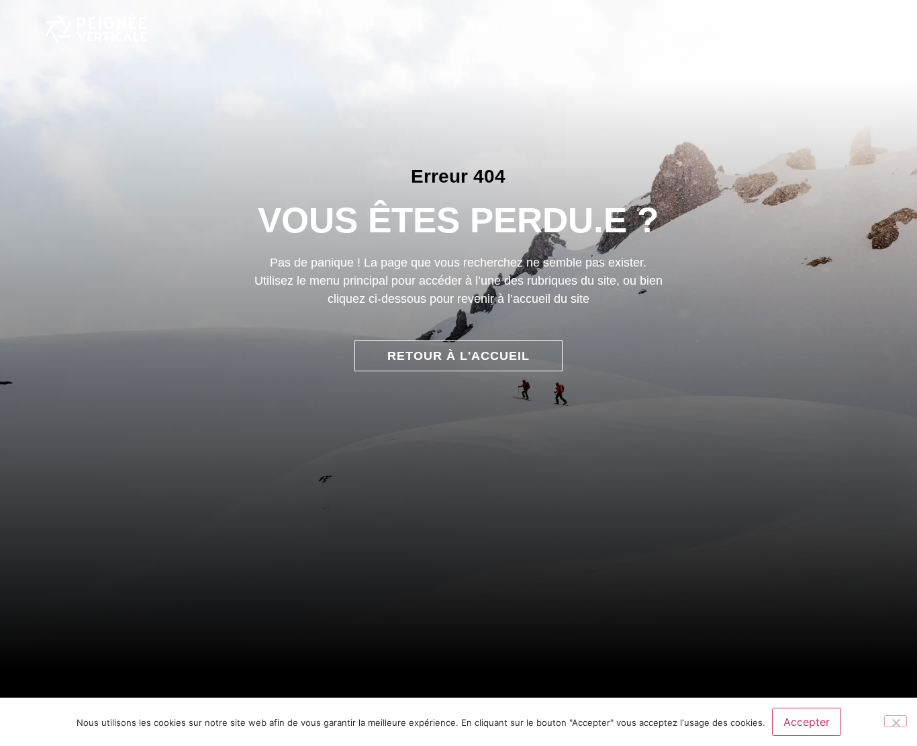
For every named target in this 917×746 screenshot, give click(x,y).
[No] (895, 721)
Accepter (806, 722)
